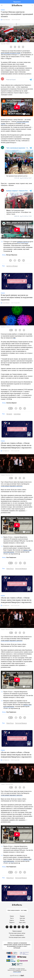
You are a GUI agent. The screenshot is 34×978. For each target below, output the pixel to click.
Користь (12, 920)
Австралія (9, 414)
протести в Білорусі (12, 266)
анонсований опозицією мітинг (11, 52)
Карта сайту (22, 922)
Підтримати (17, 1)
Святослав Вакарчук (21, 568)
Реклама (22, 920)
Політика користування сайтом (17, 933)
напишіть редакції (17, 971)
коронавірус (17, 414)
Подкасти (11, 922)
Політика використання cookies (17, 937)
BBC (14, 338)
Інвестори (22, 918)
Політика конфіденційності (17, 935)
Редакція (22, 916)
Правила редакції (17, 931)
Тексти (12, 918)
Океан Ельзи (10, 568)
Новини (12, 916)
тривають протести (23, 241)
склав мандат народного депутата (11, 486)
